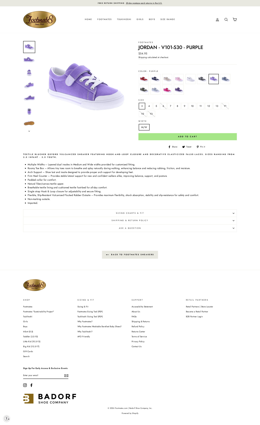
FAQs (134, 316)
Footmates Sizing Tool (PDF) (90, 311)
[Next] (29, 130)
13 (217, 106)
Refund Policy (138, 326)
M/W (144, 127)
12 (208, 106)
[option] (130, 3)
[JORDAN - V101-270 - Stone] (167, 79)
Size (141, 100)
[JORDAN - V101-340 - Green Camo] (143, 90)
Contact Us (136, 346)
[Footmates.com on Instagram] (25, 385)
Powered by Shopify (130, 413)
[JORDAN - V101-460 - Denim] (225, 79)
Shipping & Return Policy (130, 220)
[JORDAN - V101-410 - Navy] (155, 79)
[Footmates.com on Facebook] (31, 385)
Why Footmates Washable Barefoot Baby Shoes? (99, 326)
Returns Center (138, 331)
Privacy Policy (138, 341)
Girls (140, 19)
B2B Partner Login (194, 316)
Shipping (142, 57)
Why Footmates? (85, 321)
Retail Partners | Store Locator (199, 306)
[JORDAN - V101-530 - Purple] (213, 79)
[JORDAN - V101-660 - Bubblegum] (178, 79)
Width (142, 121)
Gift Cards (28, 351)
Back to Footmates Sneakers (132, 254)
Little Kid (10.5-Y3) (31, 341)
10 (192, 106)
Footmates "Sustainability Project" (38, 311)
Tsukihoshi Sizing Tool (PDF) (90, 316)
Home (88, 19)
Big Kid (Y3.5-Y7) (31, 346)
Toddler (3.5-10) (30, 336)
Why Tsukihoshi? (85, 331)
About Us (136, 311)
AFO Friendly (83, 336)
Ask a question (130, 228)
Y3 (151, 114)
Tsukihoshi (124, 19)
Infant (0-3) (28, 331)
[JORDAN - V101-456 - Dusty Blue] (155, 90)
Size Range (168, 19)
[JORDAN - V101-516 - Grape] (178, 90)
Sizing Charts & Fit (130, 213)
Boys (152, 19)
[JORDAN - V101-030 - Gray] (202, 79)
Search (26, 356)
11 (201, 106)
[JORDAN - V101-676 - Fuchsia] (167, 90)
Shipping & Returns (141, 321)
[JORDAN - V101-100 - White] (190, 79)
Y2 (142, 114)
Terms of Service (139, 336)
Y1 (225, 106)
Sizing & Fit (82, 306)
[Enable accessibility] (6, 418)
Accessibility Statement (142, 306)
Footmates (104, 19)
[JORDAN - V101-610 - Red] (143, 79)
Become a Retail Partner (197, 311)
